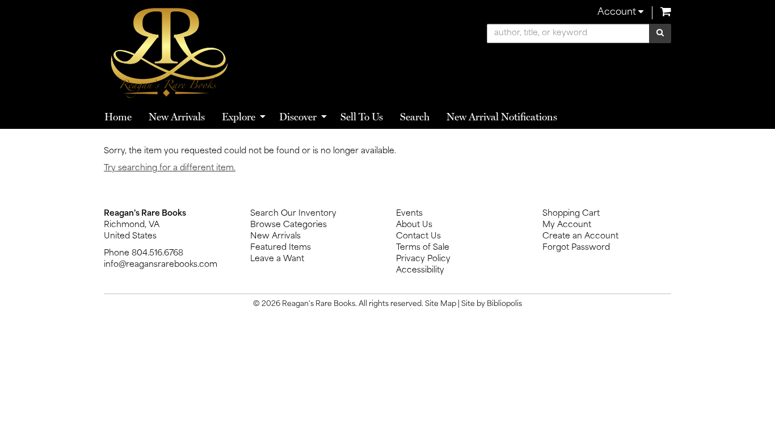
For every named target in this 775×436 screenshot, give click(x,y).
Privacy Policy (423, 259)
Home (118, 117)
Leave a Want (277, 259)
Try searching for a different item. (169, 168)
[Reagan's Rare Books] (241, 52)
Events (409, 213)
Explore (238, 117)
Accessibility (420, 270)
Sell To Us (361, 117)
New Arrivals (177, 117)
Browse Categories (288, 225)
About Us (414, 225)
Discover (298, 117)
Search (414, 117)
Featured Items (280, 248)
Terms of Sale (422, 248)
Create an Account (580, 236)
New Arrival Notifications (502, 117)
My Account (566, 225)
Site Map (440, 304)
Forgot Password (576, 248)
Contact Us (418, 236)
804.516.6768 (157, 253)
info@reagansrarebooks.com (160, 265)
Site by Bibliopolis (491, 304)
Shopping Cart (571, 213)
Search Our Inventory (293, 213)
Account (617, 12)
